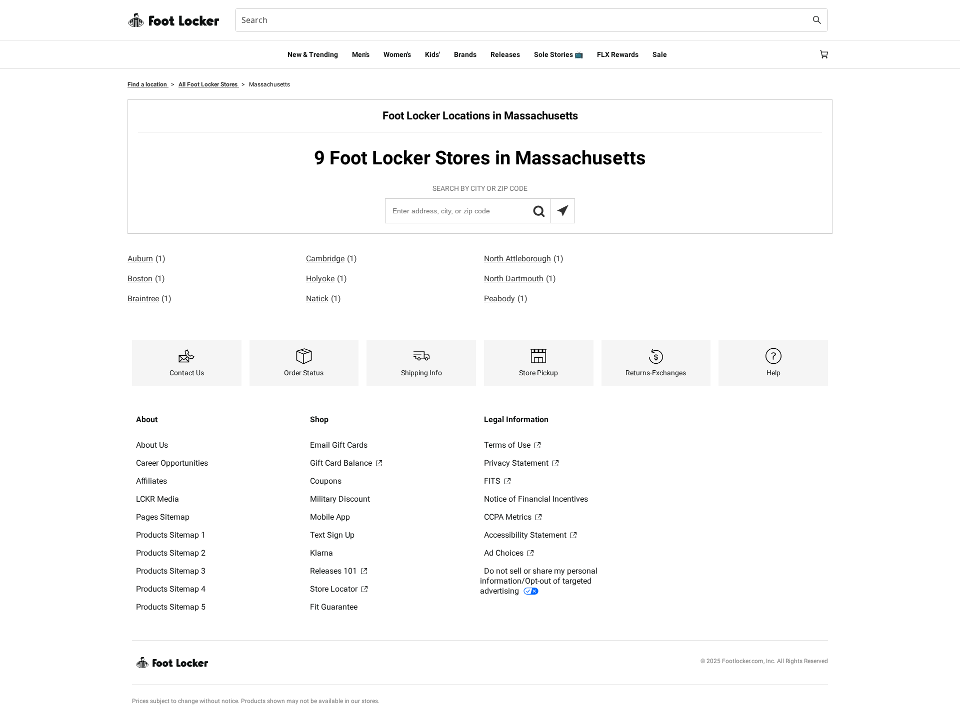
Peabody (506, 298)
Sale (659, 54)
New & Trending (313, 54)
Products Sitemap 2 (171, 553)
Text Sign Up (332, 535)
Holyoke (326, 278)
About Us (152, 445)
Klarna (321, 553)
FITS (493, 481)
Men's (361, 54)
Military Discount (340, 499)
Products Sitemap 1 (171, 535)
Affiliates (151, 481)
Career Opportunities (172, 463)
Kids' (432, 54)
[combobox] (532, 20)
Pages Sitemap (163, 517)
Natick (323, 298)
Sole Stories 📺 (558, 54)
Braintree (150, 298)
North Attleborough (524, 258)
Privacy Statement (517, 463)
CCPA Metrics (509, 517)
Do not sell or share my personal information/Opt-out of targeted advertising (539, 581)
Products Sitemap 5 (171, 607)
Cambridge (331, 258)
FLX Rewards (617, 54)
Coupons (326, 481)
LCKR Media (157, 499)
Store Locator (335, 589)
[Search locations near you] (562, 211)
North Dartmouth (520, 278)
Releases (505, 54)
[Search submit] (817, 20)
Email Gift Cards (339, 445)
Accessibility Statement (526, 535)
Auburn (147, 258)
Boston (146, 278)
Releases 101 (334, 571)
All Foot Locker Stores (208, 84)
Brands (465, 54)
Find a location (148, 84)
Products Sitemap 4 (171, 589)
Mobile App (330, 517)
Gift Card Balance (342, 463)
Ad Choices (505, 553)
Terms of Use (508, 445)
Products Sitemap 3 (171, 571)
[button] (538, 211)
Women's (397, 54)
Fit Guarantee (334, 607)
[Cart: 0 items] (824, 54)
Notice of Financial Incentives (536, 499)
